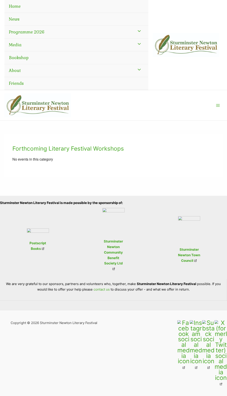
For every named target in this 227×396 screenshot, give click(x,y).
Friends (16, 83)
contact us (102, 289)
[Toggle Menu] (138, 31)
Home (15, 6)
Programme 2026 (26, 32)
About (15, 70)
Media (15, 45)
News (14, 19)
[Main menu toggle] (218, 105)
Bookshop (19, 57)
